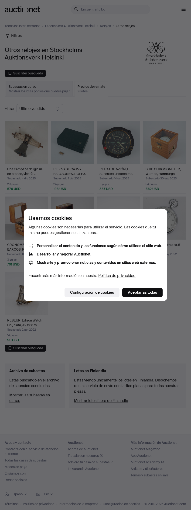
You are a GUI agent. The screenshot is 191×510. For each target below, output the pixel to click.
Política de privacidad (117, 275)
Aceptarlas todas (142, 292)
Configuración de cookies (92, 292)
